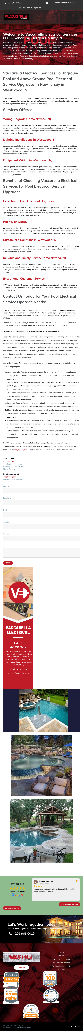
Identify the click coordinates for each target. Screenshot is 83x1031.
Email (5, 510)
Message (7, 546)
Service (6, 534)
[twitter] (75, 1026)
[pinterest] (79, 1026)
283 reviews (20, 891)
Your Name (7, 486)
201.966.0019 (14, 2)
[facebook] (72, 1026)
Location (6, 522)
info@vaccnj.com (20, 450)
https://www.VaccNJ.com (9, 1027)
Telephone (7, 498)
